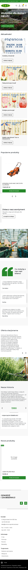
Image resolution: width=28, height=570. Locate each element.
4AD (25, 567)
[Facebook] (21, 503)
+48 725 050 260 (23, 1)
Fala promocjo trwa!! (9, 83)
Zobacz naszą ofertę (7, 26)
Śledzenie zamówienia (7, 551)
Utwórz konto (4, 556)
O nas (2, 537)
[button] (16, 5)
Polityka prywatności (6, 565)
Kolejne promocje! (8, 110)
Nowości (3, 542)
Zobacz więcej (7, 60)
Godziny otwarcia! (8, 56)
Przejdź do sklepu (9, 216)
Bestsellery (4, 544)
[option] (14, 19)
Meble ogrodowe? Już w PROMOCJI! (10, 138)
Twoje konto (4, 548)
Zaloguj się (4, 553)
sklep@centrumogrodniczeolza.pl (9, 524)
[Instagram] (25, 503)
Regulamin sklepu (16, 565)
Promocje (3, 539)
